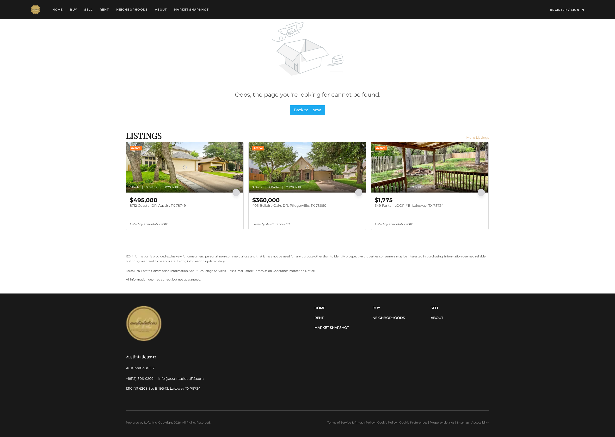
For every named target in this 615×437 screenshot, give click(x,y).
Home (57, 9)
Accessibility (480, 422)
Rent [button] (104, 9)
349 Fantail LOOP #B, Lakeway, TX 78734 (409, 205)
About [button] (161, 9)
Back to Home (307, 110)
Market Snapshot (191, 9)
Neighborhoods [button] (132, 9)
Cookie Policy (387, 422)
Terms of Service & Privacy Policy (351, 422)
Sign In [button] (577, 10)
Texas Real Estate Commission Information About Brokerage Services (176, 271)
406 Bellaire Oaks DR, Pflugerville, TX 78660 (289, 205)
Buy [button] (73, 9)
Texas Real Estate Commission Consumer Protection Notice (271, 271)
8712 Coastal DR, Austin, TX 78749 (158, 205)
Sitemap (463, 422)
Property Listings (442, 422)
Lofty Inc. (151, 422)
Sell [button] (88, 9)
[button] (35, 9)
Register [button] (558, 10)
